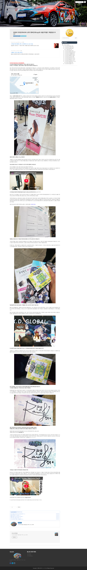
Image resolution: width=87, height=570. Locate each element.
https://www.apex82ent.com (16, 42)
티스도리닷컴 (14, 533)
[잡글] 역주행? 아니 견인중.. (14, 515)
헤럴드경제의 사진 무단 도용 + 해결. (16, 516)
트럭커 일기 (69, 49)
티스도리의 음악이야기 (70, 57)
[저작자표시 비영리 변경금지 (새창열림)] (23, 507)
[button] (6, 13)
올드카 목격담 (69, 62)
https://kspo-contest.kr (15, 50)
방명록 (36, 2)
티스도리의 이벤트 (69, 46)
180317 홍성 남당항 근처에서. (15, 517)
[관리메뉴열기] (85, 2)
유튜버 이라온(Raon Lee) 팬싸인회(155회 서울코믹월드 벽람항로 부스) (34, 33)
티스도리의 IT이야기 (69, 47)
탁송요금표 (24, 2)
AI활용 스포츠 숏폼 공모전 (16, 52)
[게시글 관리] (15, 507)
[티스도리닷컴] (15, 2)
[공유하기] (13, 507)
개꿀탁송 (31, 2)
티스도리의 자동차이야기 (70, 61)
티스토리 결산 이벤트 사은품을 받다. (16, 519)
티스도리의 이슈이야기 (69, 56)
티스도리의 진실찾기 (69, 50)
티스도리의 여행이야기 (70, 55)
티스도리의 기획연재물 (70, 53)
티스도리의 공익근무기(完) (70, 51)
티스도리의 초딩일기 (69, 63)
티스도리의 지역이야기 (70, 60)
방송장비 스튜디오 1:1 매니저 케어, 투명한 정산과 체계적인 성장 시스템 (25, 45)
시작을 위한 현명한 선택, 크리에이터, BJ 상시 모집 (22, 44)
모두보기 (66, 44)
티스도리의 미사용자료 (70, 54)
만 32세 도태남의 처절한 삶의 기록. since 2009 (20, 534)
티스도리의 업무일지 (69, 48)
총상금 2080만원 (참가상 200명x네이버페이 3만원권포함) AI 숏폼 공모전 (25, 54)
